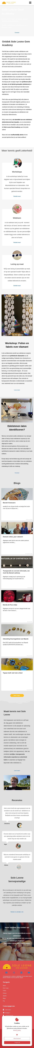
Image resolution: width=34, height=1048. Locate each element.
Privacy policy (17, 1030)
